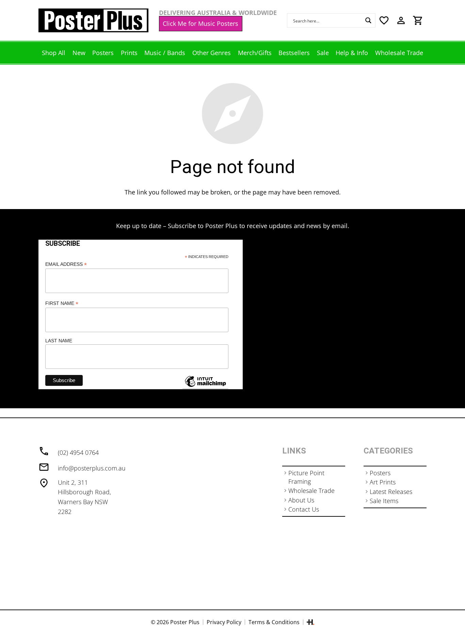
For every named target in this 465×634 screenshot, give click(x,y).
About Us (301, 500)
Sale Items (384, 501)
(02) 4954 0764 (78, 452)
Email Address (66, 264)
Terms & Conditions (274, 622)
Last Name (58, 340)
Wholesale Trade (311, 490)
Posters (380, 473)
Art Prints (383, 482)
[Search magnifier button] (368, 20)
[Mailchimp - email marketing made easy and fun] (205, 386)
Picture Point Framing (306, 477)
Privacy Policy (224, 622)
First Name (61, 303)
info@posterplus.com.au (92, 468)
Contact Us (303, 509)
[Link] (93, 20)
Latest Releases (391, 491)
